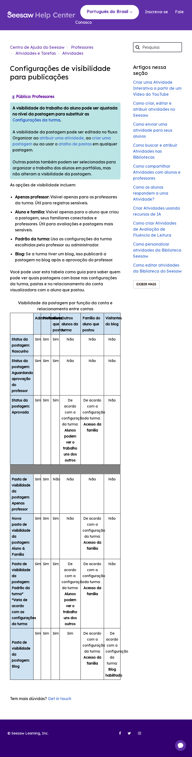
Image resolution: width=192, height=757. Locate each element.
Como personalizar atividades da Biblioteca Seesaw (157, 250)
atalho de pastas (75, 143)
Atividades (72, 53)
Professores (82, 47)
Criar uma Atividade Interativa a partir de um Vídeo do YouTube (157, 88)
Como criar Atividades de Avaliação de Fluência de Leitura (154, 229)
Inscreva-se (156, 11)
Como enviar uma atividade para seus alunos (152, 130)
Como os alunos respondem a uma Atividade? (150, 193)
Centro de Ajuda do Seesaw (37, 47)
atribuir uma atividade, (63, 137)
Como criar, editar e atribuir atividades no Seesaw (154, 109)
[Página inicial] (41, 15)
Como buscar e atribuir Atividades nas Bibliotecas (155, 151)
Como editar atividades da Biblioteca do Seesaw (157, 268)
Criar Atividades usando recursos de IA (156, 211)
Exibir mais (146, 284)
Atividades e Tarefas (36, 53)
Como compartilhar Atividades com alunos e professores (156, 172)
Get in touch (59, 698)
